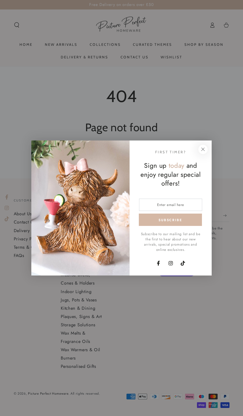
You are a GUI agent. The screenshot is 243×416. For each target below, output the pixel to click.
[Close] (203, 149)
